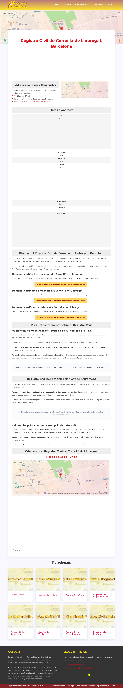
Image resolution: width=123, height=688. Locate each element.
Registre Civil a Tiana (75, 595)
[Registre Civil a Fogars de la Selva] (102, 579)
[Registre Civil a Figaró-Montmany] (75, 616)
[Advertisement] (61, 67)
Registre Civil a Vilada (45, 633)
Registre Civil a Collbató (17, 596)
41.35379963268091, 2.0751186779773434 (39, 102)
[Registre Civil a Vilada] (48, 616)
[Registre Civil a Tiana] (75, 579)
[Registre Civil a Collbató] (20, 579)
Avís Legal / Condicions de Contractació (82, 686)
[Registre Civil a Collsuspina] (20, 616)
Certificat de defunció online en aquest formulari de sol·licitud (61, 317)
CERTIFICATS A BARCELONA (75, 5)
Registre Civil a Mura (47, 595)
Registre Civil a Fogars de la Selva (101, 596)
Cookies (111, 686)
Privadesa (103, 686)
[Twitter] (89, 675)
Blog (110, 5)
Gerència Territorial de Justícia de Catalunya (82, 668)
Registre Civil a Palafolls (99, 633)
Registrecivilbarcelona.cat (18, 686)
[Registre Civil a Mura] (48, 579)
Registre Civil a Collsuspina (17, 633)
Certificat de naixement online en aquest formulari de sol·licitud (61, 284)
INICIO (56, 5)
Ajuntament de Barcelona (75, 665)
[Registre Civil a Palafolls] (102, 616)
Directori (98, 5)
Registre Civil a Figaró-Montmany (74, 633)
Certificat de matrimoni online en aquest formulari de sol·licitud (60, 300)
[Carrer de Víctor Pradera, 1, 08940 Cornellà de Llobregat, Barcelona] (60, 494)
